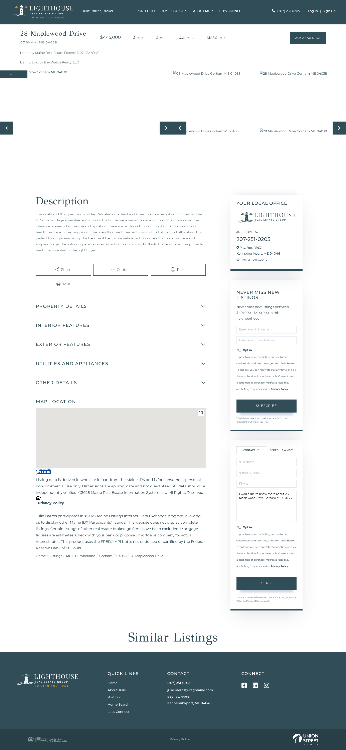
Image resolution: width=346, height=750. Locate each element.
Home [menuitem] (113, 683)
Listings (56, 556)
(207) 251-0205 (288, 11)
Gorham (106, 556)
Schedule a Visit (281, 450)
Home (41, 556)
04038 (121, 556)
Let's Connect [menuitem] (231, 11)
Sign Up (329, 11)
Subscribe (266, 406)
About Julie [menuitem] (117, 690)
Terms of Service (255, 601)
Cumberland (85, 556)
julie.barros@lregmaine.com (190, 690)
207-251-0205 (253, 239)
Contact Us (243, 260)
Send (266, 583)
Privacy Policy (51, 503)
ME (68, 556)
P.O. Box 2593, (189, 700)
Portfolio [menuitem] (146, 11)
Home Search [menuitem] (172, 11)
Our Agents (259, 260)
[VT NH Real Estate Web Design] (305, 739)
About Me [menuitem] (201, 11)
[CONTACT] (308, 38)
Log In (313, 11)
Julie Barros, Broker (97, 11)
